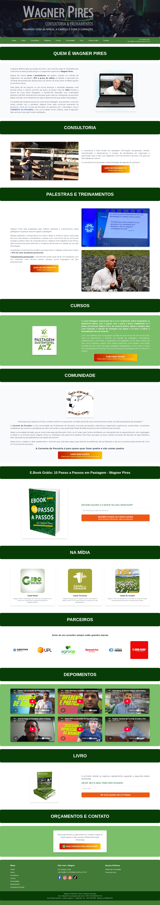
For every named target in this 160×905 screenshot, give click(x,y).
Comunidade (70, 40)
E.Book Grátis (93, 40)
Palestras (47, 40)
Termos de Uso (110, 872)
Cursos (58, 40)
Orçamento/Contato (17, 887)
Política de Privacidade (113, 869)
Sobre (23, 40)
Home (14, 40)
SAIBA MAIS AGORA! (115, 358)
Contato (106, 40)
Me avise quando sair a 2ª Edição (116, 795)
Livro (81, 40)
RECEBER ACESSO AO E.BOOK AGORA (115, 518)
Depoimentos (15, 884)
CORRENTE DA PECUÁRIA (21, 110)
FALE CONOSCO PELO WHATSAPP (82, 846)
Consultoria (35, 40)
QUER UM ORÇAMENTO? (115, 169)
